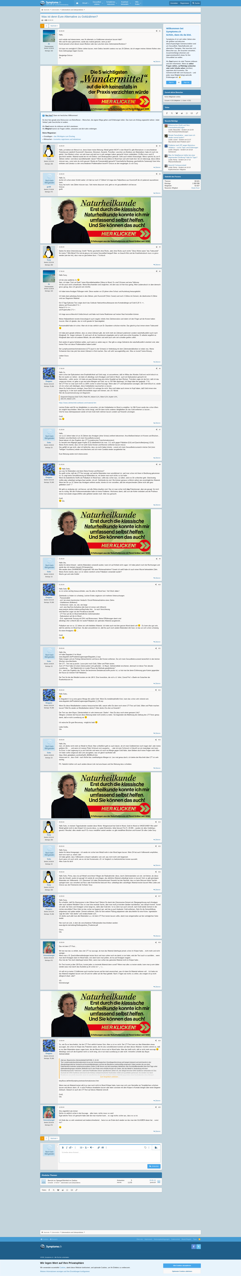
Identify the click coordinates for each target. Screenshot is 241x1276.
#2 (160, 146)
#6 (160, 368)
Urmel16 (50, 1182)
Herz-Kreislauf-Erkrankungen (178, 132)
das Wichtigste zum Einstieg (64, 136)
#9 (160, 558)
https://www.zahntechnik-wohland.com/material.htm (77, 403)
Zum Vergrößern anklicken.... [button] (110, 1077)
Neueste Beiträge (171, 121)
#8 (160, 464)
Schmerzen (172, 152)
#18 (159, 942)
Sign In (171, 82)
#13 (159, 739)
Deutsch (54, 1239)
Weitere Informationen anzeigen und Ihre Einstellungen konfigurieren (65, 1271)
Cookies (45, 1239)
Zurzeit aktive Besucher (174, 92)
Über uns (140, 1239)
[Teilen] (156, 31)
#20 (159, 1107)
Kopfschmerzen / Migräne (177, 169)
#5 (160, 271)
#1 (160, 31)
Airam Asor (195, 188)
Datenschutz (175, 1239)
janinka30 (153, 1182)
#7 (160, 429)
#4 (160, 247)
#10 (159, 584)
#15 (159, 846)
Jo (44, 20)
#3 (160, 174)
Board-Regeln (186, 1239)
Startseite (77, 3)
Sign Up (186, 82)
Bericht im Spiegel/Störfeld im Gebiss (62, 1180)
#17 (159, 896)
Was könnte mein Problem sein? (179, 142)
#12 (159, 690)
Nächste (53, 26)
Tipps (195, 1239)
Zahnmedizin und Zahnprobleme (70, 1182)
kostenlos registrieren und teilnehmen (67, 139)
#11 (159, 648)
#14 (159, 822)
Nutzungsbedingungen (162, 1239)
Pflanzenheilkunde (174, 162)
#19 (159, 1040)
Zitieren (157, 61)
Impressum (148, 1239)
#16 (159, 872)
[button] (85, 3)
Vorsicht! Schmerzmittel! (177, 165)
